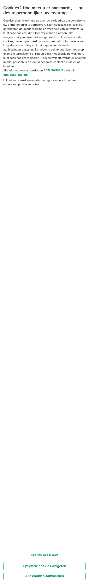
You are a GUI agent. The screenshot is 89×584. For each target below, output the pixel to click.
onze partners (53, 69)
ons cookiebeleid (15, 74)
